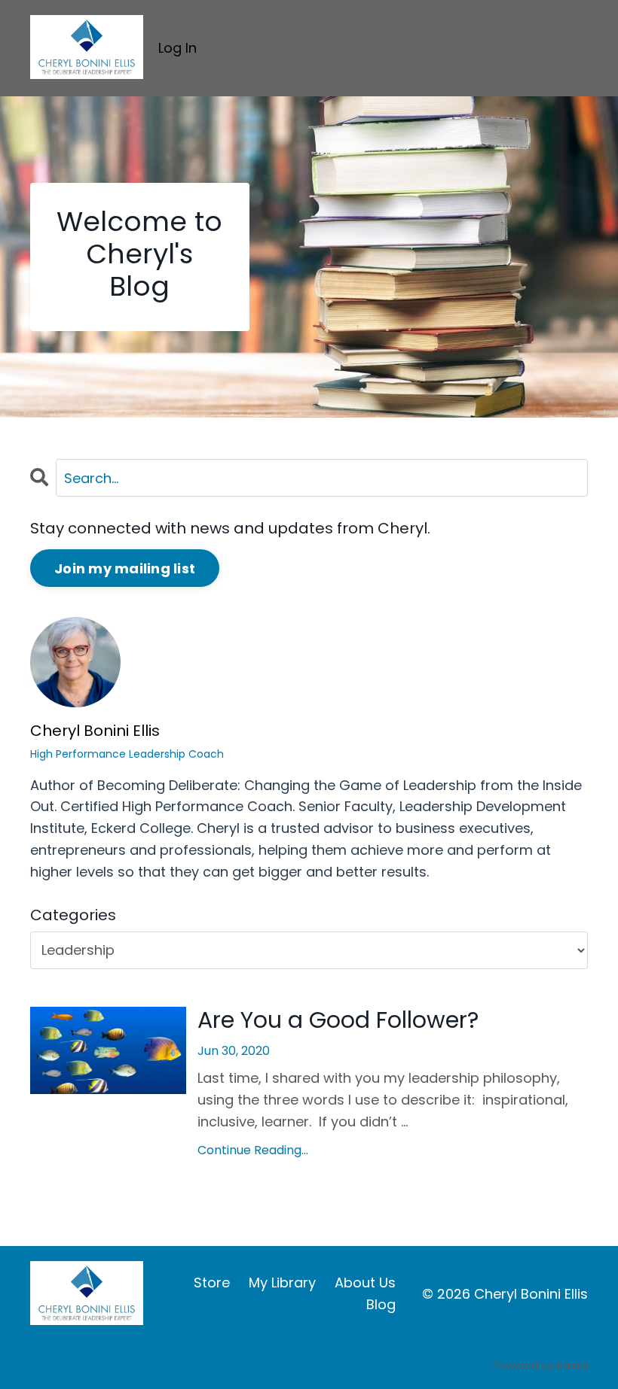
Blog (381, 1304)
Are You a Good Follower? (338, 1020)
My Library (282, 1282)
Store (212, 1282)
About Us (365, 1282)
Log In (177, 47)
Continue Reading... (252, 1150)
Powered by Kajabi (540, 1365)
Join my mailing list (124, 568)
